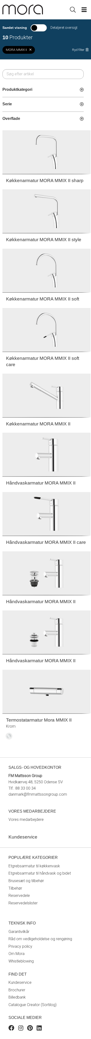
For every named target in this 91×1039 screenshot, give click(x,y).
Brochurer (16, 990)
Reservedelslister (23, 903)
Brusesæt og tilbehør (26, 880)
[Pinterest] (30, 1028)
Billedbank (17, 997)
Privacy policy (20, 946)
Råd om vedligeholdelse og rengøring (40, 939)
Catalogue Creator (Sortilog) (32, 1004)
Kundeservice (20, 982)
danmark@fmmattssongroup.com (37, 794)
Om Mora (16, 953)
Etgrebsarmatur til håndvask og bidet (39, 873)
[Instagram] (20, 1028)
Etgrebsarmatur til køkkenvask (34, 866)
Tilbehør (15, 888)
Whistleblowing (21, 961)
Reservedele (19, 895)
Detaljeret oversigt (63, 28)
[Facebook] (11, 1028)
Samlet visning (14, 28)
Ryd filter (78, 50)
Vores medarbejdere (26, 819)
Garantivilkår (18, 931)
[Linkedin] (39, 1028)
